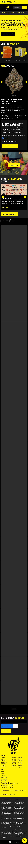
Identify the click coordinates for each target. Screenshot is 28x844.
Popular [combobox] (12, 221)
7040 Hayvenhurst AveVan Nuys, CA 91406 (7, 786)
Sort (11, 219)
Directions (4, 777)
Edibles (7, 60)
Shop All (4, 13)
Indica (14, 96)
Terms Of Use (12, 794)
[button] (10, 2)
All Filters (5, 220)
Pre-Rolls (21, 13)
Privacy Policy (4, 794)
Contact (3, 775)
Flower (13, 13)
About (2, 771)
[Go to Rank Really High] (14, 842)
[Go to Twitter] (14, 753)
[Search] (24, 7)
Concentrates (21, 60)
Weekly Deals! (7, 198)
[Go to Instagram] (12, 753)
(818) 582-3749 (5, 782)
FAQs (2, 773)
